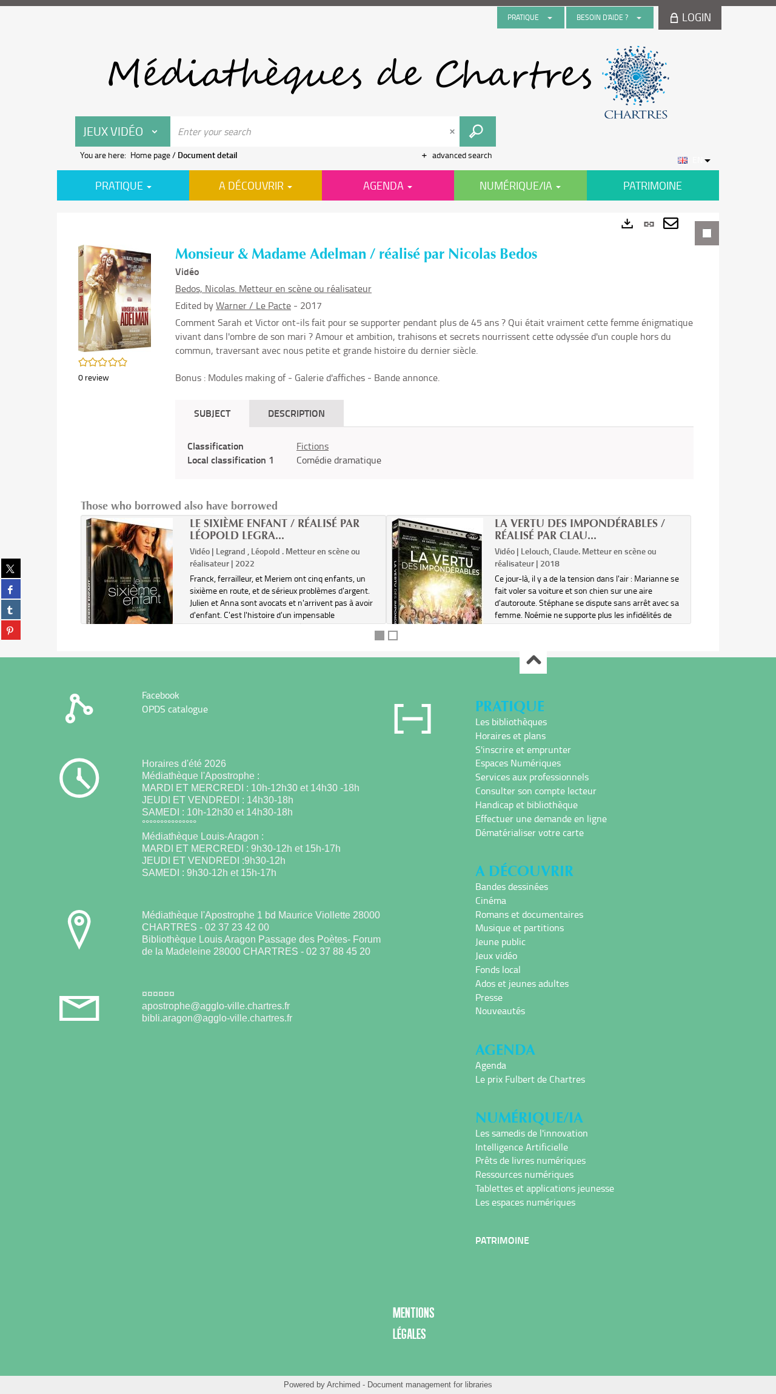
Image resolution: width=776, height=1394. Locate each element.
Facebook (160, 695)
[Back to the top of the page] (533, 661)
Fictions (312, 446)
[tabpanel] (388, 432)
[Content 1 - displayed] (379, 635)
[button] (114, 297)
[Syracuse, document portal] (388, 82)
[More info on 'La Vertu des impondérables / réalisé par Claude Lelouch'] (439, 595)
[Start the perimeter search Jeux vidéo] (478, 131)
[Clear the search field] (453, 131)
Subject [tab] (212, 413)
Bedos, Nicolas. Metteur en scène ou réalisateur (273, 288)
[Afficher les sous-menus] (550, 17)
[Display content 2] (393, 635)
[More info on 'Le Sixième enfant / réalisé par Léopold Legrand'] (134, 595)
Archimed (343, 1384)
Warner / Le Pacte (253, 305)
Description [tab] (296, 413)
